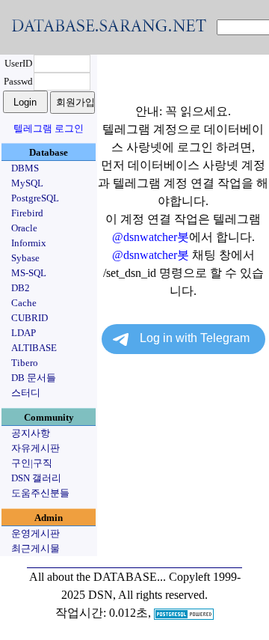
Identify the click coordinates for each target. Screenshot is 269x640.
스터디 (25, 392)
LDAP (23, 332)
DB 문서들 (33, 377)
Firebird (27, 213)
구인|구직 (31, 463)
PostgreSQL (35, 198)
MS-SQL (28, 272)
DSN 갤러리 (36, 478)
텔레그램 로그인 (48, 128)
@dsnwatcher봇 (150, 237)
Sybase (25, 257)
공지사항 (30, 433)
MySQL (27, 183)
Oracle (24, 228)
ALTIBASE (34, 347)
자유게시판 (35, 448)
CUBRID (29, 317)
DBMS (25, 168)
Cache (24, 302)
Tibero (24, 362)
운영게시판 (35, 533)
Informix (28, 243)
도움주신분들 (40, 493)
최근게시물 (35, 548)
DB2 (20, 287)
